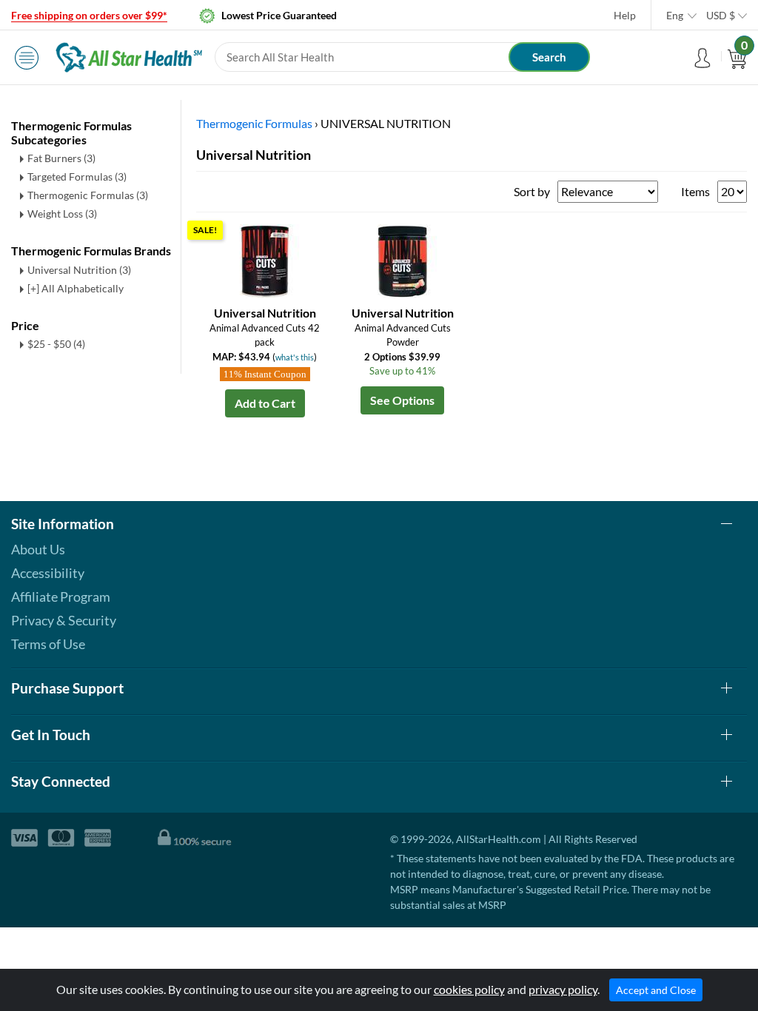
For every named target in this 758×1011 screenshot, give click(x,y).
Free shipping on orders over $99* (89, 15)
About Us (38, 549)
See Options (402, 400)
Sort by (532, 191)
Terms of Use (48, 644)
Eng (674, 15)
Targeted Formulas (77, 176)
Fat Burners (61, 158)
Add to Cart (265, 403)
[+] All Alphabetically (75, 288)
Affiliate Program (60, 596)
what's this (294, 357)
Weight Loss (62, 213)
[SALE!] (265, 259)
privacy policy (563, 989)
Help (625, 15)
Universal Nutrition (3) (79, 269)
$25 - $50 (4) (56, 343)
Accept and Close (656, 990)
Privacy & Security (63, 620)
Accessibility (47, 573)
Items (695, 191)
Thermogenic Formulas (87, 195)
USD (720, 15)
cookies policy (469, 989)
